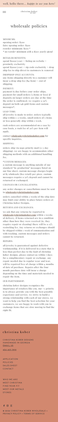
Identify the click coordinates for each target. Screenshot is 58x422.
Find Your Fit (11, 386)
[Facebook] (4, 406)
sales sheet (10, 366)
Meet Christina (12, 383)
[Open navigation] (4, 12)
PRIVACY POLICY (12, 414)
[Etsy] (11, 406)
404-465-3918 (9, 350)
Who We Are (10, 380)
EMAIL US (8, 346)
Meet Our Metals (13, 389)
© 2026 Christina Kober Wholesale (24, 411)
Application (10, 359)
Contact (8, 369)
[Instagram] (7, 406)
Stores (7, 393)
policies (8, 362)
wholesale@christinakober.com (27, 135)
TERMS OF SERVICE (34, 414)
